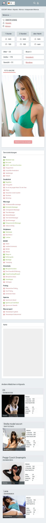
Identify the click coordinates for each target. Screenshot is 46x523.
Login (38, 2)
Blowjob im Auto (11, 276)
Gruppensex (9, 168)
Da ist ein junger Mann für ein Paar (16, 187)
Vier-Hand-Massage (12, 218)
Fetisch (8, 176)
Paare (7, 190)
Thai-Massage (10, 212)
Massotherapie (10, 215)
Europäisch (29, 57)
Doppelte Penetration (12, 170)
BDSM (8, 249)
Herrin (7, 244)
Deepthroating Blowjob (13, 274)
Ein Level (8, 162)
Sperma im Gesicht (11, 305)
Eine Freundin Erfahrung (13, 271)
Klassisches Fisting (12, 288)
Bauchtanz (9, 235)
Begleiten (8, 182)
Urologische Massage (12, 210)
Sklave (8, 252)
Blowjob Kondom (11, 269)
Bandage (8, 259)
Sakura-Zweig (10, 225)
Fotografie (9, 185)
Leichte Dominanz (11, 246)
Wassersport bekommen (13, 314)
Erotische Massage (12, 207)
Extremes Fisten (10, 293)
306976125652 (11, 20)
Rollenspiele (9, 257)
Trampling (9, 262)
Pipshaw (8, 195)
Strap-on (8, 254)
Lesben (8, 237)
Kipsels (15, 9)
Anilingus (8, 282)
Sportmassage (10, 220)
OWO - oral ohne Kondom (13, 165)
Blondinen (29, 62)
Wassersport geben (12, 312)
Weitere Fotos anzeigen (23, 142)
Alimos (21, 9)
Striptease (9, 232)
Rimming (8, 198)
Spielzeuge (9, 173)
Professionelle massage (13, 204)
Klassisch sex (10, 160)
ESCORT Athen (7, 9)
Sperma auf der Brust (12, 303)
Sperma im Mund (11, 300)
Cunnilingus (9, 279)
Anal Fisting (9, 291)
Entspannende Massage (13, 223)
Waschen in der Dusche (13, 193)
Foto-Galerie (9, 70)
